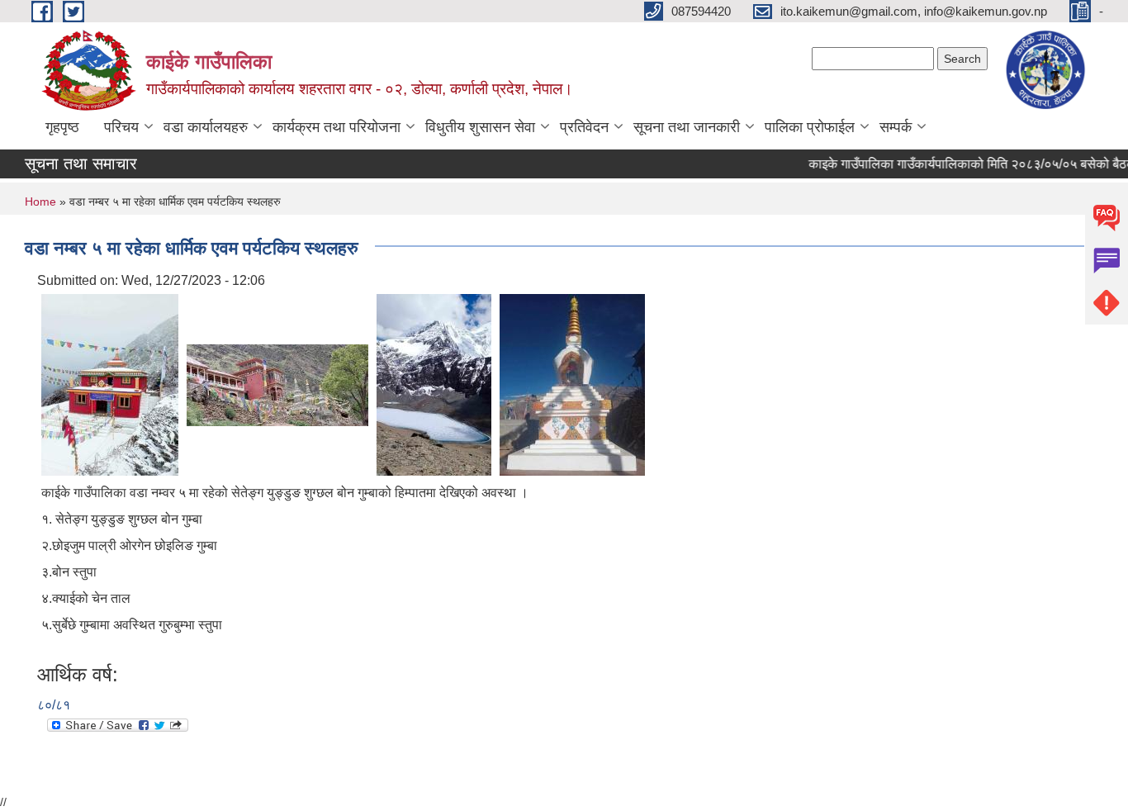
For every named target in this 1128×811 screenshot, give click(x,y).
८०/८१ (53, 705)
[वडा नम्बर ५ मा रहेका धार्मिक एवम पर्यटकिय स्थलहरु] (109, 384)
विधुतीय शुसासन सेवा (480, 127)
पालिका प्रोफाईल (810, 127)
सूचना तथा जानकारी (686, 127)
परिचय (121, 127)
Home (40, 201)
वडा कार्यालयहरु (206, 127)
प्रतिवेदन (584, 127)
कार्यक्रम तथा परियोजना (336, 127)
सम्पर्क (895, 127)
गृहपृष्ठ (62, 127)
